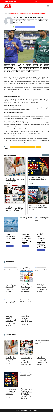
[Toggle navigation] (48, 6)
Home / (6, 13)
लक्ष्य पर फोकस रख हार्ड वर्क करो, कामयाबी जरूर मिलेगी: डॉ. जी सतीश (26, 319)
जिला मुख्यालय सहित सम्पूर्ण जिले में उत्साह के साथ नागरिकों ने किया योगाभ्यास (11, 288)
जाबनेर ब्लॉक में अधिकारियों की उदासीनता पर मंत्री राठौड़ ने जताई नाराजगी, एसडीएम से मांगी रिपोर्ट (11, 321)
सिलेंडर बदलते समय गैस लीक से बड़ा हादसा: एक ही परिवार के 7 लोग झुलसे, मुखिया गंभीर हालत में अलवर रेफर (26, 394)
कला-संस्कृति (10, 245)
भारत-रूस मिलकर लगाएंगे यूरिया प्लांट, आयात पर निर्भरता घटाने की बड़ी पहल (38, 208)
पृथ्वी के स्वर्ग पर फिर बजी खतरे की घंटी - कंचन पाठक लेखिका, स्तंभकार (26, 239)
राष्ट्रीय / (8, 13)
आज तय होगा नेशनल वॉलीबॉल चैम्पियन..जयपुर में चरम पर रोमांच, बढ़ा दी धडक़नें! (42, 288)
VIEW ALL (45, 155)
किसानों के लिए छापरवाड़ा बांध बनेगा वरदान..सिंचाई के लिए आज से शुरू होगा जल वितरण (26, 288)
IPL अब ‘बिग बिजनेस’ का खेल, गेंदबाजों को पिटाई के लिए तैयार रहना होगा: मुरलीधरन (42, 361)
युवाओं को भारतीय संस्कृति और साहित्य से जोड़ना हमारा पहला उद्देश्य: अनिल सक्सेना (41, 241)
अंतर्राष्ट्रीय (31, 27)
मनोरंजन (24, 27)
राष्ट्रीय (18, 27)
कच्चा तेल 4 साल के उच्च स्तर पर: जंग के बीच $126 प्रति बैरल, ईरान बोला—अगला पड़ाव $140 (14, 209)
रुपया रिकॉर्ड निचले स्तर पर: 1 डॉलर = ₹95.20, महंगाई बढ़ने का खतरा (37, 179)
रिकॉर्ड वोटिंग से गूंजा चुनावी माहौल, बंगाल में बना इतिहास (15, 180)
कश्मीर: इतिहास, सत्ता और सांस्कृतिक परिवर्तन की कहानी (11, 239)
